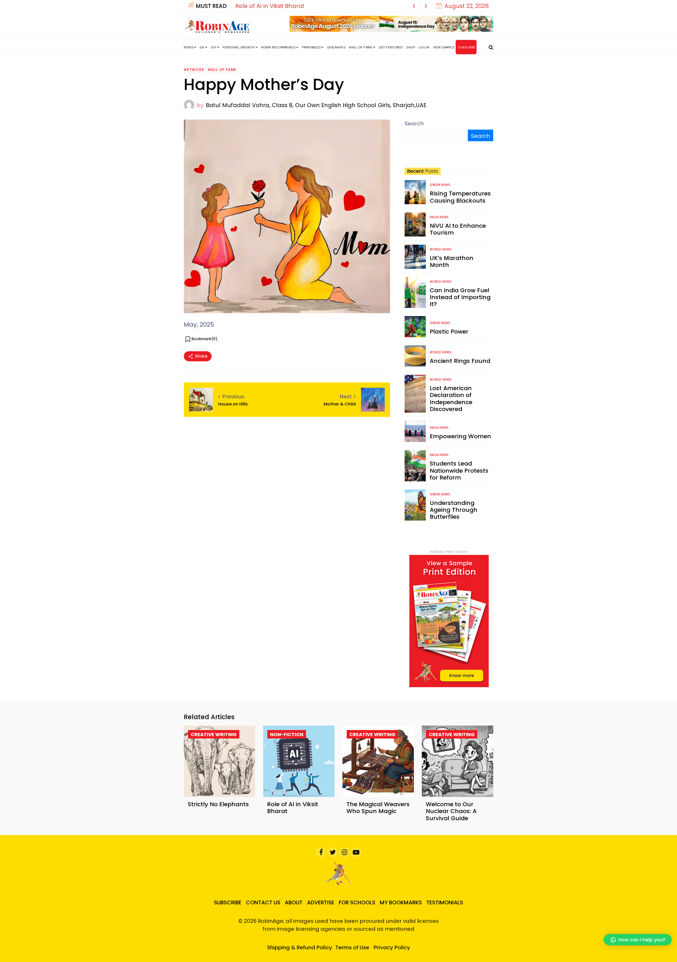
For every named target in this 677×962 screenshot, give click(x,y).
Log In (424, 47)
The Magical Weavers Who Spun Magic (378, 807)
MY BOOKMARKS (401, 902)
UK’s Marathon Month (451, 261)
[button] (414, 6)
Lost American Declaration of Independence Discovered (451, 398)
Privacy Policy (392, 947)
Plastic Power (449, 331)
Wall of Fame (360, 47)
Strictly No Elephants (218, 804)
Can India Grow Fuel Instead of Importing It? (460, 297)
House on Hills (233, 404)
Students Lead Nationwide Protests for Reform (459, 470)
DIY (214, 47)
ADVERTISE (320, 902)
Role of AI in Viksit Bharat (292, 807)
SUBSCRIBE (466, 47)
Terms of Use (352, 947)
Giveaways (336, 47)
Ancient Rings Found (460, 361)
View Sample (444, 47)
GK (202, 47)
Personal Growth (239, 47)
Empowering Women (460, 436)
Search (414, 123)
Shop (410, 47)
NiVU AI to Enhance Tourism (458, 229)
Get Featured (391, 47)
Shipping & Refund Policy (299, 947)
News (188, 47)
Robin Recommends (278, 47)
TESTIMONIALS (444, 902)
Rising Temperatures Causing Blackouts (460, 196)
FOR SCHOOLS (357, 902)
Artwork (194, 69)
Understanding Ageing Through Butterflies (453, 510)
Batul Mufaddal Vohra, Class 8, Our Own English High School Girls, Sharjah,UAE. (316, 105)
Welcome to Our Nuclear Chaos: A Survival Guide (451, 811)
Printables (311, 47)
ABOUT (294, 902)
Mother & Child (340, 404)
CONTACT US (263, 902)
